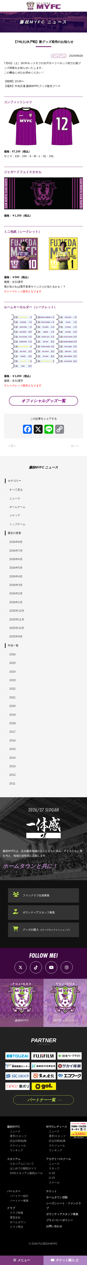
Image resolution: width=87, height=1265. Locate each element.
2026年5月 (16, 567)
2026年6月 (16, 559)
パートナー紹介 (19, 1196)
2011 (12, 783)
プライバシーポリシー (59, 1220)
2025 (12, 663)
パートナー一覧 (41, 1100)
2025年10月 (16, 628)
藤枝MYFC (13, 1126)
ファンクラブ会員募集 (36, 895)
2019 (12, 714)
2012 (12, 774)
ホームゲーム (17, 507)
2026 (12, 654)
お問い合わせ (54, 1226)
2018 (12, 723)
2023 (12, 680)
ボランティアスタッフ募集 (39, 912)
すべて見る (16, 489)
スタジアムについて (22, 1163)
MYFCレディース (56, 1126)
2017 (12, 731)
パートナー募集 (19, 1200)
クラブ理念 (16, 1226)
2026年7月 (16, 550)
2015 (12, 749)
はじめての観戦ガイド (23, 1168)
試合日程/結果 (18, 1140)
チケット (51, 1191)
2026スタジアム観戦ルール (26, 1173)
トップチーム (17, 524)
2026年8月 (16, 542)
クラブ (11, 1208)
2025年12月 (16, 610)
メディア (14, 515)
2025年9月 (16, 636)
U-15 (52, 1177)
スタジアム (14, 1159)
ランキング (16, 1150)
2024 (12, 671)
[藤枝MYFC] (43, 5)
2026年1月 (16, 602)
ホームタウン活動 (57, 1197)
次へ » (75, 445)
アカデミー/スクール (58, 1159)
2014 (12, 757)
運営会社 (15, 1217)
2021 (12, 697)
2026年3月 (16, 585)
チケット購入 (65, 1260)
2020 (12, 706)
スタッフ (54, 1168)
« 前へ (12, 445)
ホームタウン (18, 1222)
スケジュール (18, 1145)
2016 (12, 740)
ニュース (14, 498)
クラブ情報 (16, 1212)
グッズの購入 (47, 929)
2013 (12, 766)
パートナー (14, 1191)
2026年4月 (16, 576)
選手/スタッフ (18, 1136)
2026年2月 (16, 593)
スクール (54, 1182)
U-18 (52, 1173)
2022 (12, 688)
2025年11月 (16, 619)
